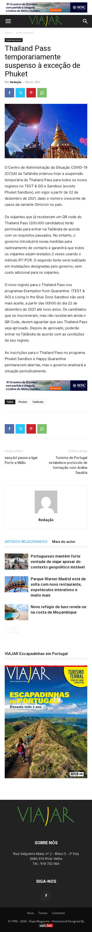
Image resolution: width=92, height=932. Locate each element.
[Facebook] (9, 92)
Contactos (58, 913)
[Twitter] (20, 92)
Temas (42, 913)
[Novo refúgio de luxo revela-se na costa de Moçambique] (16, 612)
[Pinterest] (31, 92)
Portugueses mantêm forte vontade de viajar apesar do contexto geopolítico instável (58, 561)
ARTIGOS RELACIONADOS (26, 542)
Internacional (24, 33)
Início (8, 33)
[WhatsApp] (42, 92)
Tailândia (37, 402)
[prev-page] (8, 630)
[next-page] (15, 630)
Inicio (30, 913)
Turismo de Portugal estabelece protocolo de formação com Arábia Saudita (68, 465)
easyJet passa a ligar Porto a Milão (21, 460)
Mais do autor (63, 542)
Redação (15, 82)
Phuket (22, 402)
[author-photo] (46, 513)
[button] (8, 21)
